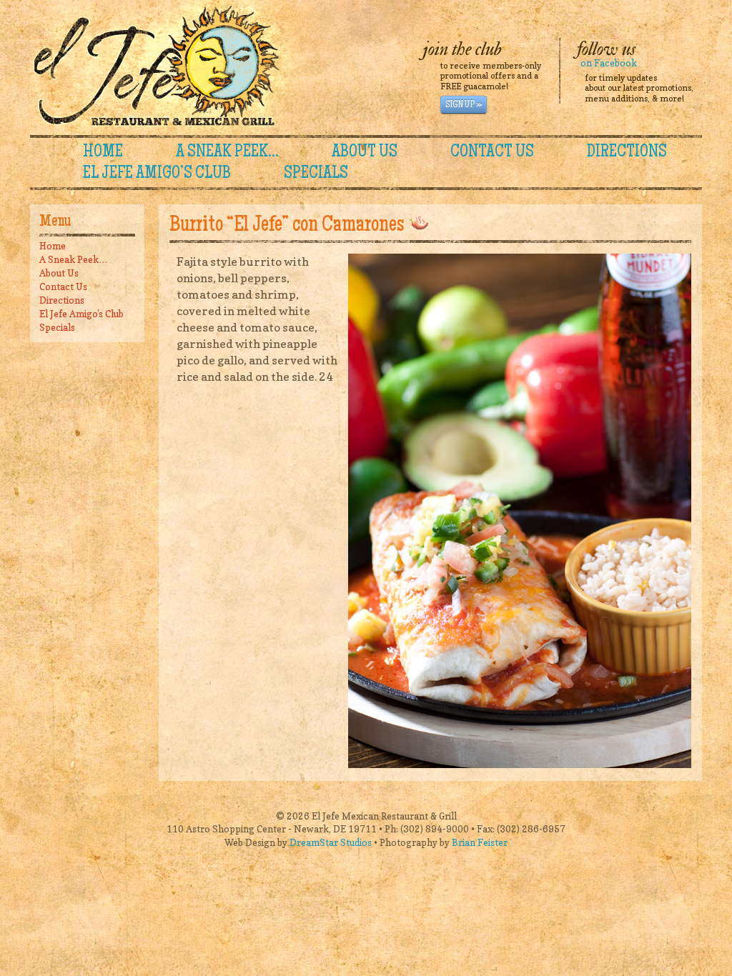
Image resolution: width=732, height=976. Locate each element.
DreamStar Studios (331, 842)
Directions (627, 152)
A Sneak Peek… (227, 152)
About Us (364, 152)
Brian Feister (480, 842)
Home (103, 152)
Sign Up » (463, 105)
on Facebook (608, 63)
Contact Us (492, 152)
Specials (316, 174)
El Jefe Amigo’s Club (157, 174)
